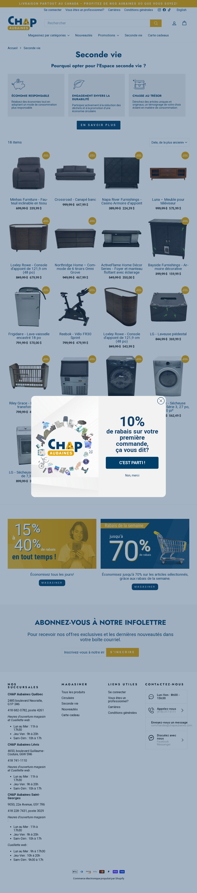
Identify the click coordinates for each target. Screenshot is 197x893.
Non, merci (132, 475)
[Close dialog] (161, 400)
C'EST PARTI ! (132, 462)
